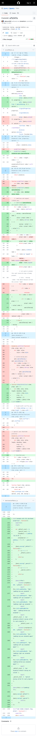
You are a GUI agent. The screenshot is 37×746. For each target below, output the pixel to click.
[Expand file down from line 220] (5, 412)
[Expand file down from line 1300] (6, 717)
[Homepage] (18, 2)
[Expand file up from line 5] (5, 54)
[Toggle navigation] (2, 2)
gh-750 (18, 29)
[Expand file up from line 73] (5, 85)
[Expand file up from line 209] (5, 335)
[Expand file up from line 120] (5, 138)
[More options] (33, 49)
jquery (6, 8)
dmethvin (23, 21)
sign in (17, 731)
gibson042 (8, 21)
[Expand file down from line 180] (5, 333)
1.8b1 (21, 33)
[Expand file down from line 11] (5, 83)
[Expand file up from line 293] (5, 468)
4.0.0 (15, 33)
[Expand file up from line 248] (5, 414)
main (7, 33)
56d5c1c (10, 35)
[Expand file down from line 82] (5, 136)
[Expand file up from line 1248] (6, 507)
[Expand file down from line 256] (5, 466)
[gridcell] (18, 54)
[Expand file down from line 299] (5, 496)
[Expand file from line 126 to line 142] (5, 170)
